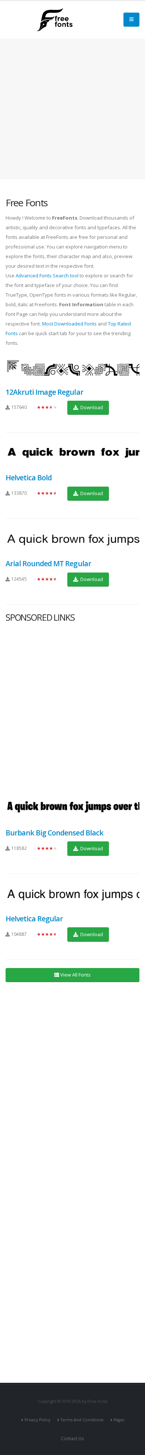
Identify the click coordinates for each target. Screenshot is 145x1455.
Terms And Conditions (82, 1419)
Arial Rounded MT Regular (48, 563)
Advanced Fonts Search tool (47, 275)
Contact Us (72, 1438)
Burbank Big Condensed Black (54, 833)
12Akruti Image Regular (44, 392)
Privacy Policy (37, 1419)
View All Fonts (75, 974)
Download (91, 407)
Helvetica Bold (29, 478)
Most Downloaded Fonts (69, 323)
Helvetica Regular (34, 919)
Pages (119, 1419)
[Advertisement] (72, 706)
